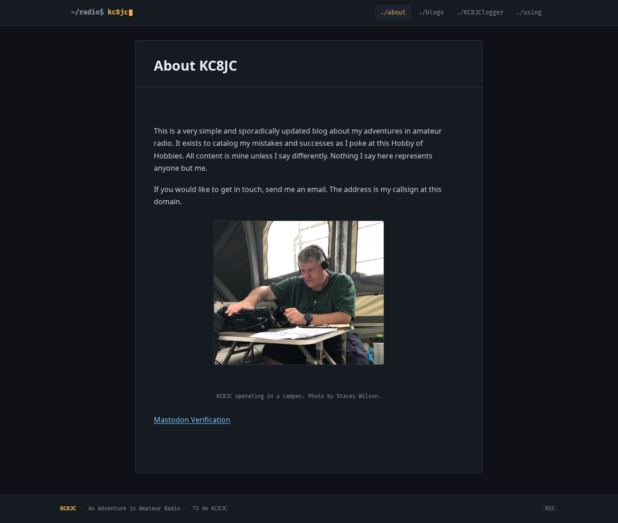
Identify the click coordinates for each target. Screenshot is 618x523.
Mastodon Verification (192, 420)
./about (393, 12)
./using (529, 12)
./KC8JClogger (480, 12)
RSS (550, 508)
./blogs (431, 12)
